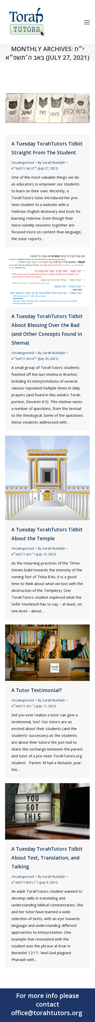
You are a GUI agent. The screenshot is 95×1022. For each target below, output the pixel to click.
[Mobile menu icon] (87, 22)
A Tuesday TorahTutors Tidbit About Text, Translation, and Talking (47, 858)
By (51, 162)
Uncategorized (22, 162)
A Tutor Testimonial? (36, 690)
